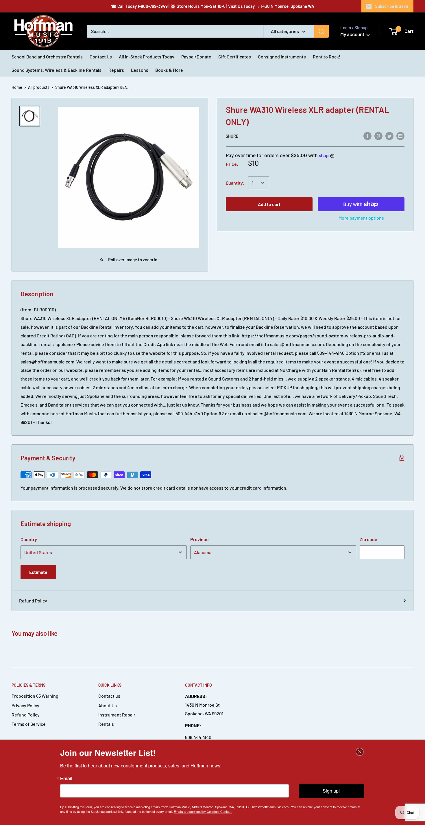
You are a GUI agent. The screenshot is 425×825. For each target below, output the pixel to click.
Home (17, 87)
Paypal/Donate (196, 56)
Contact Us (101, 56)
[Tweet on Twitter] (389, 135)
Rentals (106, 724)
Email (66, 778)
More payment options (361, 218)
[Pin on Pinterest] (378, 135)
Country (29, 539)
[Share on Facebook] (367, 135)
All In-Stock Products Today (146, 56)
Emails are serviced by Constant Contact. (203, 811)
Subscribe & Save (391, 6)
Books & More (169, 70)
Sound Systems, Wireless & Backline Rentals (56, 70)
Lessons (139, 70)
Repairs (116, 70)
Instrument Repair (116, 714)
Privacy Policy (25, 705)
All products (38, 87)
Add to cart (269, 204)
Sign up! (331, 790)
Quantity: (235, 182)
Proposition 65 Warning (35, 696)
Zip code (368, 539)
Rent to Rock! (326, 56)
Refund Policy (33, 600)
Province (199, 539)
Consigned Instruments (282, 56)
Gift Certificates (234, 56)
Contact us (109, 696)
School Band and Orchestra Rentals (47, 56)
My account (352, 34)
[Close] (359, 751)
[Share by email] (400, 135)
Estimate (38, 572)
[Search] (321, 31)
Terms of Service (29, 724)
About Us (107, 705)
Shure (232, 136)
